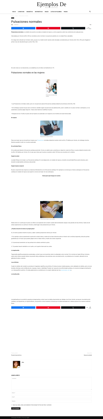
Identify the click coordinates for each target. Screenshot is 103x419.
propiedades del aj (66, 270)
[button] (90, 11)
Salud (16, 15)
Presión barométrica (16, 355)
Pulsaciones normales (26, 21)
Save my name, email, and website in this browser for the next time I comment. (32, 405)
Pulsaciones (40, 140)
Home (12, 15)
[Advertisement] (51, 55)
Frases (66, 11)
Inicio (14, 11)
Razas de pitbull (88, 355)
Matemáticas (39, 11)
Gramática (29, 11)
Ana (12, 24)
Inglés (46, 11)
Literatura (21, 11)
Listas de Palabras (56, 11)
